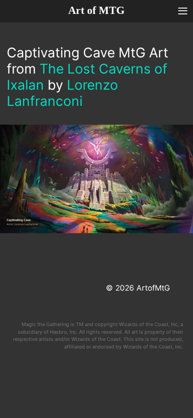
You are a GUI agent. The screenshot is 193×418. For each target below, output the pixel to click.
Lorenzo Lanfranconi (62, 93)
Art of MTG (96, 10)
